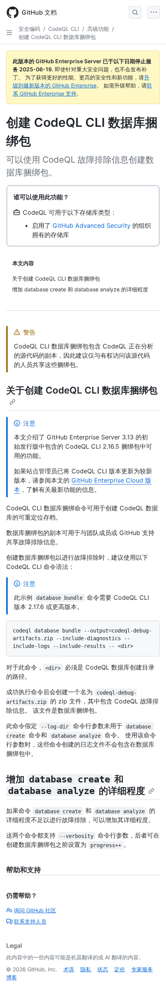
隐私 (85, 969)
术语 (68, 969)
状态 (102, 969)
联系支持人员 (30, 921)
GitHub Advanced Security (91, 225)
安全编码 (29, 28)
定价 (119, 969)
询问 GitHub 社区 (35, 910)
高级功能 (98, 28)
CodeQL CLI (63, 28)
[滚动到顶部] (149, 989)
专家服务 (142, 969)
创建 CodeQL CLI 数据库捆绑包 (57, 37)
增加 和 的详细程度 (75, 785)
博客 (11, 977)
